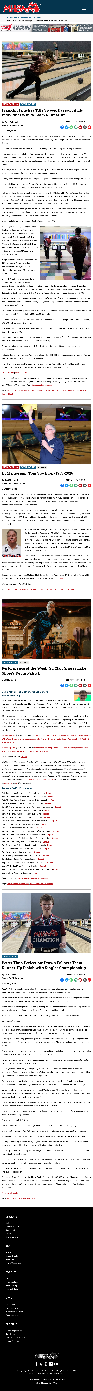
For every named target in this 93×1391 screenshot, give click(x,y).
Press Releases (11, 1315)
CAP (7, 1278)
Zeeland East (7, 394)
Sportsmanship (11, 1237)
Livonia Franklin (28, 390)
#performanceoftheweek (80, 735)
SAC (7, 1223)
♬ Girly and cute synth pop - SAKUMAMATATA (29, 751)
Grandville (25, 1198)
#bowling (48, 735)
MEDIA (9, 1298)
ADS (7, 1246)
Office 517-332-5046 (34, 1373)
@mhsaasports (8, 735)
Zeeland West (82, 390)
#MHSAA (6, 739)
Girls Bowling (26, 17)
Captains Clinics (12, 1230)
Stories (37, 17)
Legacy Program (12, 1341)
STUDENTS (11, 1216)
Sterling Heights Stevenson (19, 589)
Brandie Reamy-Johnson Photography (32, 878)
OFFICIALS (11, 1324)
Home (9, 17)
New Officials (11, 1334)
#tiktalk (46, 748)
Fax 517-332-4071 (47, 1373)
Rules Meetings (11, 1282)
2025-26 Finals (13, 1198)
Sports (16, 17)
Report (51, 796)
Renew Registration (13, 1330)
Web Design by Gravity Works (48, 1383)
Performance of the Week (18, 883)
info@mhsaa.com (59, 1373)
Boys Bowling (28, 104)
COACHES (10, 1272)
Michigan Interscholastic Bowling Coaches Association (54, 589)
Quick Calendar (11, 1259)
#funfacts (38, 748)
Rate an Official (11, 1289)
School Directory (12, 1256)
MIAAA (8, 1252)
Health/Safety (11, 1285)
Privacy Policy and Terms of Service (54, 1379)
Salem (33, 1198)
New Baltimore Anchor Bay (55, 390)
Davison (71, 390)
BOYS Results (21, 373)
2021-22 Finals (13, 390)
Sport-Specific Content (15, 1337)
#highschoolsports (61, 735)
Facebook (8, 783)
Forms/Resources (13, 1263)
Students (24, 662)
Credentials (10, 1304)
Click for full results (10, 1193)
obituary (60, 578)
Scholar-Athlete (12, 1226)
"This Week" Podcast (14, 1311)
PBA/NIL (9, 1233)
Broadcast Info (11, 1308)
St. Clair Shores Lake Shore (41, 883)
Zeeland (39, 390)
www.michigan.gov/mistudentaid (41, 779)
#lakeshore (39, 735)
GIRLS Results (8, 373)
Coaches (42, 467)
